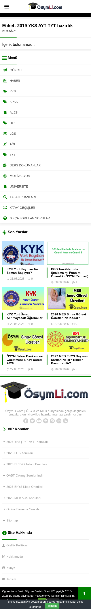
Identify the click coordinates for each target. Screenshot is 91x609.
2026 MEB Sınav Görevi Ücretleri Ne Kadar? (68, 316)
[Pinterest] (45, 421)
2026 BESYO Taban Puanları (26, 464)
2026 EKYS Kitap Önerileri (24, 486)
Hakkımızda (14, 556)
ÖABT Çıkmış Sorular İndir (25, 475)
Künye (10, 568)
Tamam (52, 605)
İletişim (11, 579)
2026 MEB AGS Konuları (23, 498)
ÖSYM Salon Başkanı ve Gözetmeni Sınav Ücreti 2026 (25, 359)
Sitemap (12, 520)
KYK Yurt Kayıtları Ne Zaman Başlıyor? (22, 270)
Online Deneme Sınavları (24, 509)
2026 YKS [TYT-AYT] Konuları (27, 441)
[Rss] (65, 421)
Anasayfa (7, 30)
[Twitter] (32, 421)
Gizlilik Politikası (17, 545)
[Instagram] (52, 421)
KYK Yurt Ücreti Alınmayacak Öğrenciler (24, 316)
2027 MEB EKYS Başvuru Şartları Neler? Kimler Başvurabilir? (69, 359)
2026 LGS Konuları (19, 453)
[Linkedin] (58, 421)
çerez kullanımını (59, 601)
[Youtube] (39, 421)
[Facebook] (25, 421)
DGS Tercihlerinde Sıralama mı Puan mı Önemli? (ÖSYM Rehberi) (69, 272)
